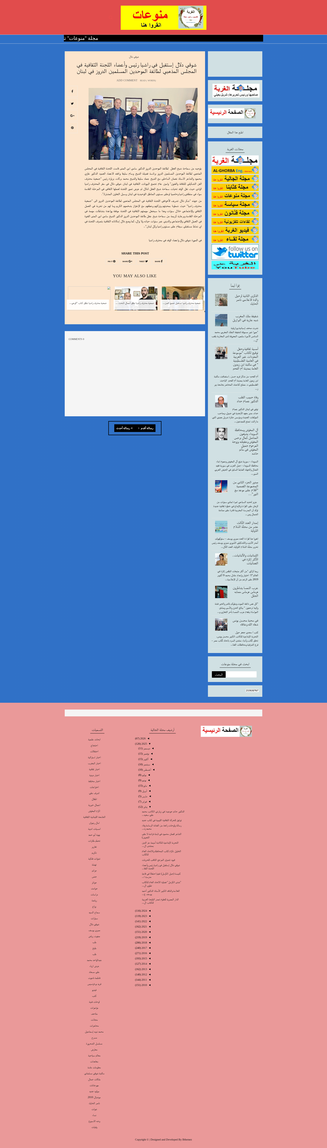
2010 (144, 985)
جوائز (94, 882)
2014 (144, 963)
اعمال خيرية (94, 804)
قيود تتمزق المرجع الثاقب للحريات (158, 859)
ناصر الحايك (94, 1103)
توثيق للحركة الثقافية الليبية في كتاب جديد (162, 820)
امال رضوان (94, 822)
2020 (144, 931)
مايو (145, 785)
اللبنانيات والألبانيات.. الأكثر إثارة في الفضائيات (245, 559)
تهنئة (94, 864)
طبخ (94, 948)
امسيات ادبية (94, 828)
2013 (144, 969)
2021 (144, 926)
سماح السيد (94, 912)
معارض (94, 1049)
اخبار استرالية (94, 757)
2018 (144, 942)
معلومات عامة (94, 1067)
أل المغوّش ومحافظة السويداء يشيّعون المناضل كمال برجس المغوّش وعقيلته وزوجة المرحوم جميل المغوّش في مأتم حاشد (245, 441)
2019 (144, 937)
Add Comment (126, 80)
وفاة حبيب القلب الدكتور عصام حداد (247, 399)
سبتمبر (146, 764)
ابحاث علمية (94, 739)
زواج (94, 906)
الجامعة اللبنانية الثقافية (94, 816)
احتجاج (94, 745)
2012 (144, 974)
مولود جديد (94, 1091)
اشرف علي (94, 793)
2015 (144, 958)
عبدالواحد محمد (94, 960)
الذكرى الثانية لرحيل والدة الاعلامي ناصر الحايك (246, 299)
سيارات (94, 918)
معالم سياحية (94, 1055)
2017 (144, 947)
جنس (94, 876)
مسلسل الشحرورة (94, 1043)
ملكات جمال (94, 1079)
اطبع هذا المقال (235, 132)
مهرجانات (94, 1085)
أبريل (144, 790)
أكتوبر (146, 759)
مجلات (94, 1019)
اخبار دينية (94, 775)
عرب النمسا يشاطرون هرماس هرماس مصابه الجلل (245, 591)
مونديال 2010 (94, 1097)
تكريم (94, 852)
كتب (94, 995)
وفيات (94, 1127)
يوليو (143, 774)
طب (94, 942)
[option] (181, 300)
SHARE (158, 261)
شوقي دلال (134, 56)
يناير (145, 806)
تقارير (94, 846)
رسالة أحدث (123, 428)
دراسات (94, 894)
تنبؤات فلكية (94, 858)
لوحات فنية (94, 1001)
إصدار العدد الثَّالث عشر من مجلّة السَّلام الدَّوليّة (245, 526)
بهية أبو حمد (94, 834)
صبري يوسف (94, 930)
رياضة (94, 900)
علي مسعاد (94, 971)
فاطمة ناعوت (94, 977)
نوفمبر (146, 753)
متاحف (94, 1013)
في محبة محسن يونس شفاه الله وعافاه (245, 622)
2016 (144, 953)
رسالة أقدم (146, 428)
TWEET (142, 261)
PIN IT (110, 261)
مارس (144, 796)
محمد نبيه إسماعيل (94, 1031)
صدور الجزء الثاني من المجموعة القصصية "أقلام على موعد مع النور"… (245, 488)
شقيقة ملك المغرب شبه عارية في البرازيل (245, 318)
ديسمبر (146, 748)
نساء (94, 1115)
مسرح (94, 1037)
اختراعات (94, 787)
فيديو (94, 989)
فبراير (144, 801)
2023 (144, 916)
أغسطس (147, 769)
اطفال (94, 798)
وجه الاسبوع (94, 1121)
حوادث (94, 888)
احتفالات (94, 751)
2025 (144, 743)
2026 (142, 738)
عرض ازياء (94, 965)
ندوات (94, 1109)
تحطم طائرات (94, 840)
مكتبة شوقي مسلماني (94, 1073)
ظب (94, 954)
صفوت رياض (94, 936)
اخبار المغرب (94, 763)
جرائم (94, 870)
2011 (144, 979)
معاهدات (94, 1061)
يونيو (143, 780)
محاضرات (94, 1025)
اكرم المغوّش (94, 810)
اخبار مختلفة (94, 781)
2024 (144, 910)
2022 (144, 921)
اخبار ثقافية (94, 769)
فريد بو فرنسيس (94, 983)
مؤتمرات (94, 1007)
